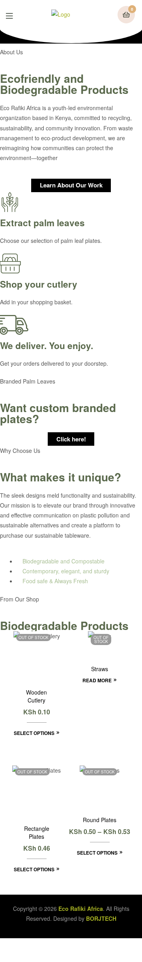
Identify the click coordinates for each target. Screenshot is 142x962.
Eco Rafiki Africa (80, 908)
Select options (34, 733)
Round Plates (99, 820)
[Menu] (15, 15)
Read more (97, 680)
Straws (99, 669)
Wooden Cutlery (36, 696)
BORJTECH (100, 918)
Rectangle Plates (36, 832)
